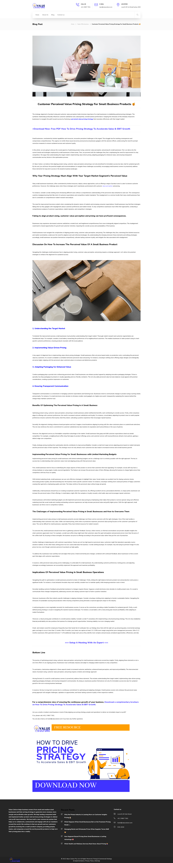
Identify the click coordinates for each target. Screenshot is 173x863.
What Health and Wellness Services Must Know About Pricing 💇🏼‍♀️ (86, 844)
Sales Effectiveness (83, 24)
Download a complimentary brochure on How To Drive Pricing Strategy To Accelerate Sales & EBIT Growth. (85, 703)
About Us (45, 15)
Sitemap (97, 861)
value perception (107, 186)
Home (37, 15)
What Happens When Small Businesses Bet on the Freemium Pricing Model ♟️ (87, 823)
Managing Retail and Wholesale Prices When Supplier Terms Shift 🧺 (86, 830)
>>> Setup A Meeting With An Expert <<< (86, 642)
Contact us (61, 15)
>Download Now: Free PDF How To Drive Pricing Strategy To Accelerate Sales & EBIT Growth (81, 128)
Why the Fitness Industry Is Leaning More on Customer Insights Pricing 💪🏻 (85, 816)
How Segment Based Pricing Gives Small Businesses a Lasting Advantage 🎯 (85, 838)
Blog (52, 15)
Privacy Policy (89, 861)
